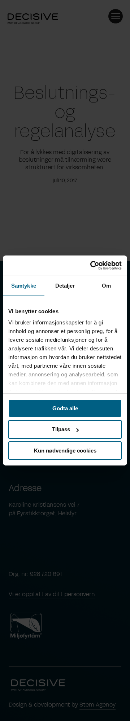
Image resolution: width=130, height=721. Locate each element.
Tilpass (61, 429)
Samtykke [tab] (23, 285)
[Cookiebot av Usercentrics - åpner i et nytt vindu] (92, 265)
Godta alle (65, 408)
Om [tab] (106, 285)
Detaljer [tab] (65, 285)
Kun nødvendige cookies (65, 450)
